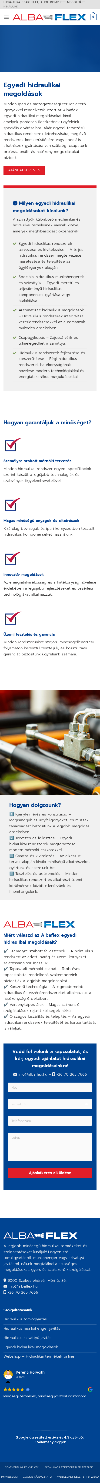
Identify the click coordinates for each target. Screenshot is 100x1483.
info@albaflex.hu (23, 1286)
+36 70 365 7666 (23, 1292)
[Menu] (6, 17)
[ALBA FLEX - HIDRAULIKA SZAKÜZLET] (50, 17)
